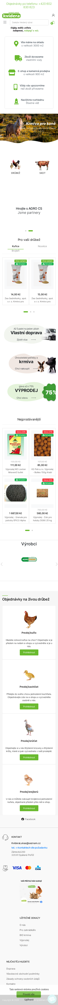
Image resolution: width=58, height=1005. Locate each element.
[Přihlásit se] (53, 15)
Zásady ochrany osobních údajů (23, 978)
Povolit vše (29, 994)
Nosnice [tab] (42, 246)
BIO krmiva (25, 935)
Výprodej (24, 940)
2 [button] (30, 230)
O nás (23, 925)
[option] (29, 129)
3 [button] (34, 311)
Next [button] (56, 563)
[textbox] (29, 22)
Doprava (10, 968)
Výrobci (24, 945)
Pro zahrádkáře (28, 930)
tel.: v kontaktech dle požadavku (29, 847)
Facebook (30, 819)
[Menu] (5, 22)
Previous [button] (1, 563)
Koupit (46, 133)
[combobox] (29, 22)
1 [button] (25, 230)
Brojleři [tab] (15, 250)
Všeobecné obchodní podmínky (22, 973)
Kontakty (10, 983)
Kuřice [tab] (15, 246)
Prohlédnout (29, 652)
